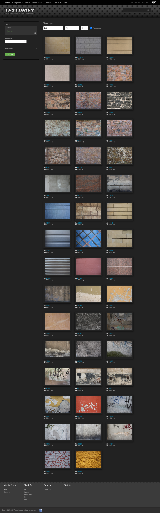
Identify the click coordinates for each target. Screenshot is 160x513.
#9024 (111, 444)
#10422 (48, 85)
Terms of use (37, 3)
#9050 (48, 223)
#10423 (111, 57)
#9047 (48, 251)
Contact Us (47, 489)
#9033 (111, 361)
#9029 (48, 416)
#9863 (111, 112)
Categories (16, 3)
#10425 (48, 57)
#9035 (48, 361)
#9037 (79, 333)
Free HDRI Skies (60, 3)
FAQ (25, 497)
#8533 (48, 472)
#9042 (111, 278)
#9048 (111, 223)
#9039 (111, 306)
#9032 (48, 389)
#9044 (48, 278)
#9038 (48, 333)
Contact (48, 3)
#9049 (79, 223)
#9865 (48, 112)
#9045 (111, 251)
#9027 (111, 416)
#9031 (79, 389)
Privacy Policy (28, 494)
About (27, 3)
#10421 (80, 85)
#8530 (79, 472)
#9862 (48, 140)
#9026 (48, 444)
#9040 (79, 306)
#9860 (111, 140)
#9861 (79, 140)
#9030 (111, 389)
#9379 (48, 195)
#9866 (111, 85)
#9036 (111, 333)
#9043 (79, 278)
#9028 (79, 416)
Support (26, 492)
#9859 (48, 168)
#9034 (79, 361)
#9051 (111, 195)
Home (7, 3)
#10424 (80, 57)
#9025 (79, 444)
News (25, 499)
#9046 (79, 251)
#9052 (79, 195)
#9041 (48, 306)
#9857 (111, 168)
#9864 (79, 112)
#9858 (79, 168)
